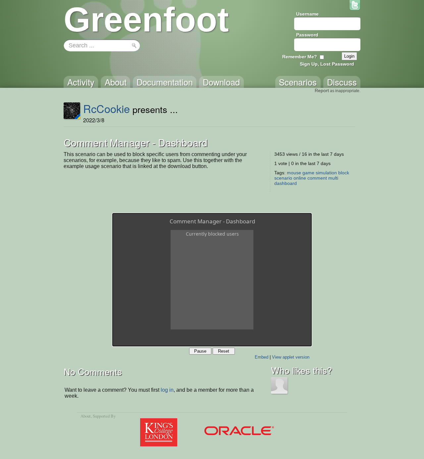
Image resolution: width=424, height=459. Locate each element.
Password (307, 34)
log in (167, 390)
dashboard (285, 183)
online (299, 178)
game (308, 172)
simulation (326, 172)
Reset (223, 351)
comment (317, 178)
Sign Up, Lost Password (327, 64)
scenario (283, 178)
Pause (200, 351)
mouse (294, 172)
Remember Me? (299, 56)
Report (322, 90)
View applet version (290, 357)
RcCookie (106, 108)
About (85, 416)
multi (333, 178)
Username (307, 14)
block (343, 172)
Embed (261, 357)
